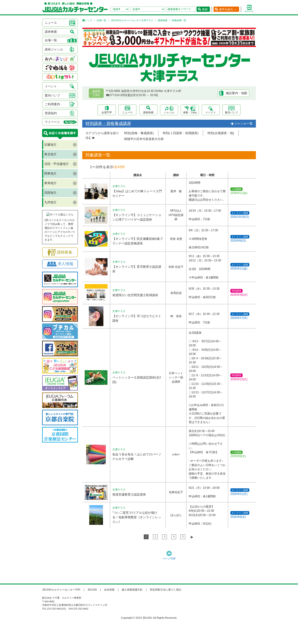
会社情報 (109, 589)
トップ (88, 20)
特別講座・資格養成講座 (108, 123)
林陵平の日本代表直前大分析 (144, 139)
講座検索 (162, 20)
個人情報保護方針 (132, 589)
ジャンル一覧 (243, 123)
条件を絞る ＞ (228, 9)
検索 (205, 9)
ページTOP (169, 558)
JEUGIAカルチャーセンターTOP (61, 589)
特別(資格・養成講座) (139, 133)
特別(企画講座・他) (220, 133)
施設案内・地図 (236, 93)
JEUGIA (92, 589)
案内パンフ (231, 112)
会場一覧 (101, 20)
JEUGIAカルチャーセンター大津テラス (132, 20)
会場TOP (106, 112)
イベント (211, 112)
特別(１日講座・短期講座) (181, 133)
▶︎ (192, 537)
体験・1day (190, 112)
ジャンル (169, 112)
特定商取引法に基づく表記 (165, 589)
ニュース (127, 112)
